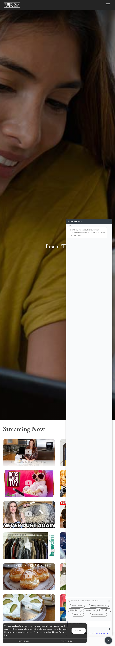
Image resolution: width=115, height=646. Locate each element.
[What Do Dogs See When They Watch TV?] (29, 483)
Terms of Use (23, 641)
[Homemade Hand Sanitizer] (29, 452)
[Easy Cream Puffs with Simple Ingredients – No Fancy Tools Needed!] (29, 576)
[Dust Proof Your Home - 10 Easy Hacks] (29, 514)
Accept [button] (78, 630)
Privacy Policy (66, 641)
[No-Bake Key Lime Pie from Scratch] (29, 607)
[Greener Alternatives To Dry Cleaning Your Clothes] (29, 545)
